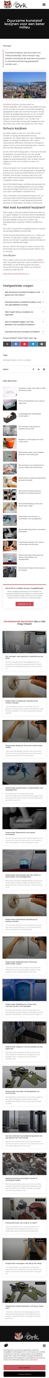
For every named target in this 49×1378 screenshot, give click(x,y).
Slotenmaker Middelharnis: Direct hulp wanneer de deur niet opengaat (20, 1005)
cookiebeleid (33, 1360)
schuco (20, 360)
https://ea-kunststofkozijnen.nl (16, 274)
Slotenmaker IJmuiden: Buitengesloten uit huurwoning (22, 1092)
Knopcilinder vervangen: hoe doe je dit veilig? (23, 1263)
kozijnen (14, 360)
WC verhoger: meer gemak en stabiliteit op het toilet (24, 657)
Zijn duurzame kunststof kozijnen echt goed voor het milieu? (24, 293)
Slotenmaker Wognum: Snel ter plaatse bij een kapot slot (24, 1048)
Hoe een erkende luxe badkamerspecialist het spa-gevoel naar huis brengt (23, 1137)
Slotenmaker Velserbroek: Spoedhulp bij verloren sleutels (21, 920)
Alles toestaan (24, 1368)
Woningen (7, 46)
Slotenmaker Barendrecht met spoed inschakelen (20, 833)
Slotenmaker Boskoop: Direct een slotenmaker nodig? (23, 746)
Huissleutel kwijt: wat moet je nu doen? (21, 1223)
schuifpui (39, 260)
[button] (44, 1345)
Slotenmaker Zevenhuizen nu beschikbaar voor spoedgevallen (24, 789)
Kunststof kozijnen (11, 104)
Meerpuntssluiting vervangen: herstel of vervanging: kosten (21, 1179)
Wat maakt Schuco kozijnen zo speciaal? (24, 313)
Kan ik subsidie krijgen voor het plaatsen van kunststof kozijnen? (24, 323)
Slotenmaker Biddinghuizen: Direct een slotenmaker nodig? (21, 963)
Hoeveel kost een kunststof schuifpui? (24, 332)
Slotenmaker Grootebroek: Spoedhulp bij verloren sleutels (21, 702)
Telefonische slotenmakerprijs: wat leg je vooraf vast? (24, 1307)
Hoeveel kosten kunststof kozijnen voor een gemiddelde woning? (24, 303)
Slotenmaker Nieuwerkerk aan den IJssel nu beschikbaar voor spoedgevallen (31, 557)
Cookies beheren (24, 1374)
